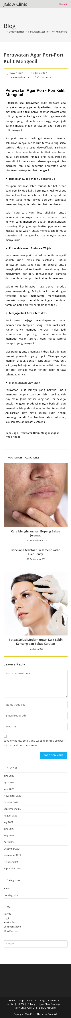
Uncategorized (17, 77)
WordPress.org (12, 931)
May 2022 (9, 835)
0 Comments (43, 77)
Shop (20, 1000)
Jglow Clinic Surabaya (49, 1004)
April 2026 (9, 782)
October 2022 (11, 802)
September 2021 (12, 868)
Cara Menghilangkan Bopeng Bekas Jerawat (35, 533)
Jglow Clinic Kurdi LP (25, 1007)
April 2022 (9, 842)
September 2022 (12, 808)
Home (12, 1000)
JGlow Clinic (15, 4)
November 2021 (12, 855)
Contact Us (53, 1000)
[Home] (4, 31)
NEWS (21, 1004)
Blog (42, 1000)
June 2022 (9, 828)
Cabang (31, 1004)
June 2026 (9, 775)
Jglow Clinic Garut (47, 1007)
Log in (7, 918)
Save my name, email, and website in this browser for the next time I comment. (34, 743)
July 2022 (8, 822)
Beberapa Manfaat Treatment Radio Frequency (35, 552)
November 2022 (12, 795)
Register (8, 914)
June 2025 (9, 789)
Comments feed (12, 926)
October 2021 (11, 862)
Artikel (10, 1004)
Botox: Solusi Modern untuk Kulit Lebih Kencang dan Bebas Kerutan (36, 642)
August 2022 (10, 815)
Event (7, 888)
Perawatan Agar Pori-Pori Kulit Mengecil (49, 31)
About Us (31, 1000)
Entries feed (10, 922)
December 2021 (12, 848)
